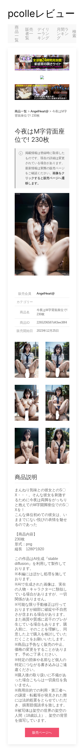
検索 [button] (74, 33)
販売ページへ (42, 732)
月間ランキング (63, 33)
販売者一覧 (29, 33)
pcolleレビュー (41, 13)
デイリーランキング (43, 33)
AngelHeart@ (40, 111)
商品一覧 (17, 33)
